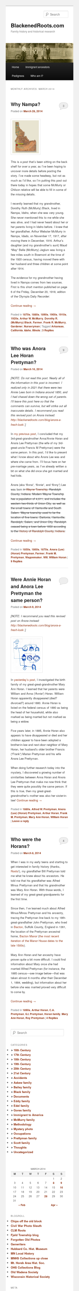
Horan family (52, 1014)
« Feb (21, 1205)
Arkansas (57, 326)
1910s (62, 314)
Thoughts (20, 1147)
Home (15, 67)
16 (61, 1187)
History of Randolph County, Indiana (42, 531)
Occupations (22, 1133)
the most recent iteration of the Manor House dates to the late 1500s (37, 940)
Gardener (17, 326)
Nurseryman (32, 326)
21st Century (22, 1073)
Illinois (36, 330)
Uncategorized (23, 1152)
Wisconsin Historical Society (30, 1277)
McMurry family (24, 1120)
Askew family (23, 1082)
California (17, 330)
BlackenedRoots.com (37, 25)
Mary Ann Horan (39, 817)
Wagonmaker (33, 557)
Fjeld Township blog (25, 1235)
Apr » (54, 1205)
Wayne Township (36, 489)
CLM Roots (18, 1230)
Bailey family (22, 1087)
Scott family (22, 1143)
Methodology (22, 1124)
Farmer (37, 322)
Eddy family (22, 1101)
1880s (35, 314)
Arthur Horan (50, 813)
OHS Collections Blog (25, 1267)
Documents (21, 1096)
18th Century (22, 1059)
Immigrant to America (28, 1115)
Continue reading (23, 305)
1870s (26, 314)
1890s (44, 314)
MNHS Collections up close (29, 1258)
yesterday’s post (24, 680)
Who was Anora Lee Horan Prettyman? (28, 355)
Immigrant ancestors (37, 67)
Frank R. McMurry (54, 322)
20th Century (22, 1068)
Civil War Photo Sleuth (26, 1226)
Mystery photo (23, 1129)
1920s (14, 318)
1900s (53, 314)
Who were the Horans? (26, 842)
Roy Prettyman (34, 1018)
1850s (26, 549)
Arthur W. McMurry (31, 318)
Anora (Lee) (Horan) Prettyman (38, 811)
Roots (14, 871)
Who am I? (37, 76)
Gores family (22, 1110)
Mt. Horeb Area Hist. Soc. (28, 1263)
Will (45, 557)
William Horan (57, 557)
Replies (48, 330)
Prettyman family (25, 1138)
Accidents (20, 1078)
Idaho (27, 330)
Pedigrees (18, 76)
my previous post (25, 434)
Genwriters (18, 1244)
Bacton (18, 927)
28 (45, 1196)
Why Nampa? (25, 104)
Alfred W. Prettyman (44, 809)
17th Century (22, 1055)
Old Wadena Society (24, 1272)
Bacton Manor (28, 936)
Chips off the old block (26, 1221)
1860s (35, 549)
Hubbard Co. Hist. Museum (29, 1249)
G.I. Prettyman (34, 1014)
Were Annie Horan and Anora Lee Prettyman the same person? (31, 589)
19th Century (22, 1064)
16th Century (22, 1050)
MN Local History (22, 1253)
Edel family (21, 1105)
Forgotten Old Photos (25, 1239)
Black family (22, 1092)
